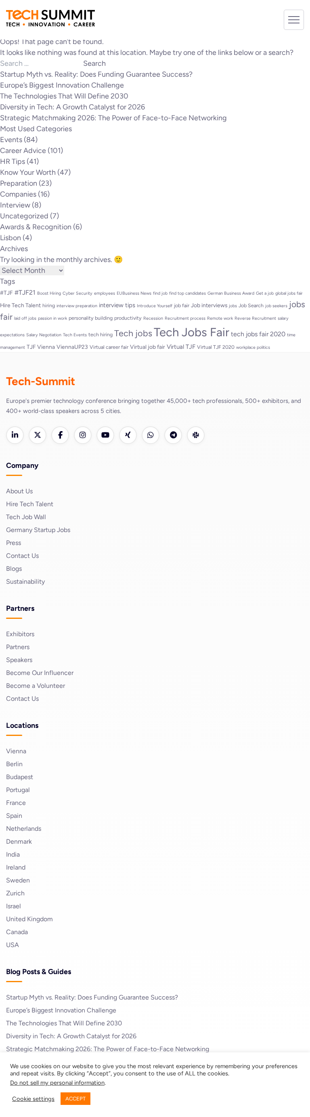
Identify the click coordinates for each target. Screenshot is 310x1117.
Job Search (251, 305)
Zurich (15, 893)
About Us (19, 491)
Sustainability (25, 581)
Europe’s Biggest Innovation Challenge (62, 85)
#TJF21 (25, 292)
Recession (153, 318)
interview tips (117, 305)
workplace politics (253, 347)
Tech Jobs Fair (191, 332)
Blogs (14, 568)
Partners (17, 647)
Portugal (18, 790)
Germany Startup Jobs (38, 530)
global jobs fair (289, 293)
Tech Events (75, 334)
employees (104, 293)
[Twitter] (37, 435)
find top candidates (187, 293)
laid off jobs (25, 318)
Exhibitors (20, 634)
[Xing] (128, 435)
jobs (233, 305)
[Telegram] (173, 435)
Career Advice (23, 150)
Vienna (16, 751)
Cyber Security (77, 293)
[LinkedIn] (15, 435)
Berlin (14, 764)
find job (160, 293)
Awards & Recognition (35, 226)
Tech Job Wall (26, 517)
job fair (181, 305)
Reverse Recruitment (255, 318)
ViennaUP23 (72, 347)
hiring (48, 305)
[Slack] (196, 435)
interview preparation (77, 305)
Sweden (18, 880)
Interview (15, 205)
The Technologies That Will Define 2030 (64, 96)
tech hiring (100, 334)
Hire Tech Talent (20, 305)
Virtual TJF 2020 (216, 347)
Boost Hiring (49, 293)
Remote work (220, 318)
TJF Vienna (41, 347)
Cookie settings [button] (33, 1098)
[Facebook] (60, 435)
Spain (14, 815)
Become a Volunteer (35, 685)
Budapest (19, 777)
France (16, 803)
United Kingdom (29, 919)
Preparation (18, 183)
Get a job (265, 293)
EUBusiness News (134, 293)
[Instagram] (83, 435)
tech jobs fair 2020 (258, 334)
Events (11, 139)
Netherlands (23, 828)
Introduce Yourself (154, 305)
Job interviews (209, 305)
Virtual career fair (109, 347)
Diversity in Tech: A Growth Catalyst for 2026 (72, 107)
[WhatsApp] (150, 435)
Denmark (19, 841)
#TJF (6, 292)
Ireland (15, 867)
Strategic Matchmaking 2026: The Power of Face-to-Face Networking (113, 117)
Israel (13, 906)
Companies (18, 194)
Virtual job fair (147, 347)
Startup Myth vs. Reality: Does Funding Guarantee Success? (96, 74)
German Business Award (230, 293)
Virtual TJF (181, 346)
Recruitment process (185, 318)
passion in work (52, 318)
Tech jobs (133, 333)
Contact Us (22, 556)
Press (13, 543)
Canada (17, 932)
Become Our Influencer (39, 673)
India (13, 854)
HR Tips (12, 161)
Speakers (19, 660)
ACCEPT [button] (75, 1099)
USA (12, 945)
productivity (128, 318)
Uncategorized (24, 216)
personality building (91, 318)
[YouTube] (105, 435)
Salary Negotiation (43, 334)
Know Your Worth (28, 172)
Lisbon (10, 237)
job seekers (276, 305)
